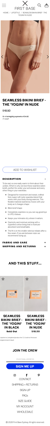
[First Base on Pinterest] (39, 375)
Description (12, 178)
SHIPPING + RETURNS (25, 384)
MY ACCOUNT (25, 406)
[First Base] (25, 5)
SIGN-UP (25, 390)
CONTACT (25, 379)
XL (22, 142)
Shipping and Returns (19, 246)
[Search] (39, 5)
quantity (11, 152)
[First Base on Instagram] (15, 375)
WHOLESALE (25, 412)
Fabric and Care (15, 242)
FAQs (25, 395)
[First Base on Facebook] (27, 375)
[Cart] (46, 5)
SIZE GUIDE (18, 137)
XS (27, 142)
